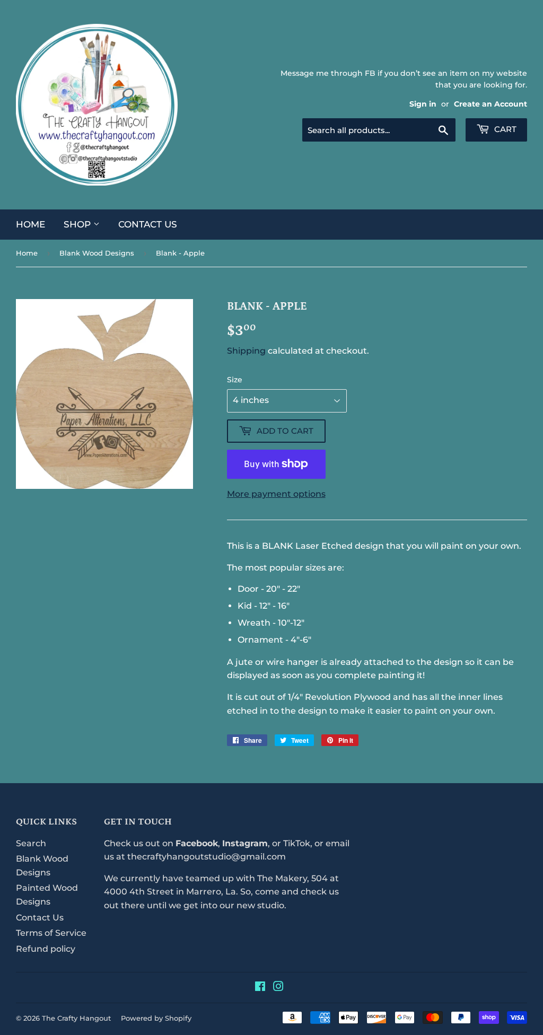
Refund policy (45, 949)
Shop (78, 224)
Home (30, 224)
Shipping (246, 351)
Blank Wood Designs (96, 253)
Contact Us (147, 224)
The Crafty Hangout (76, 1018)
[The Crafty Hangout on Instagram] (278, 988)
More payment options (276, 494)
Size (234, 379)
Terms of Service (51, 933)
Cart (504, 129)
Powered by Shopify (156, 1018)
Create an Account (490, 104)
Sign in (422, 104)
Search (31, 843)
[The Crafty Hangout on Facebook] (260, 988)
